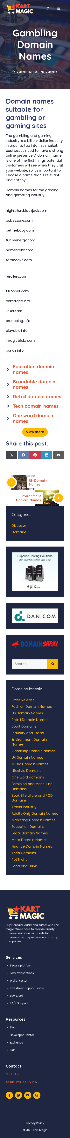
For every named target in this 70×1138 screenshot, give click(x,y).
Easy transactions (22, 973)
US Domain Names (27, 713)
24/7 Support (19, 1003)
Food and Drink (24, 866)
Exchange (16, 1042)
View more (35, 432)
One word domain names (33, 418)
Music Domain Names (30, 764)
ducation (26, 366)
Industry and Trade (28, 733)
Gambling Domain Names (34, 751)
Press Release (23, 700)
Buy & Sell (16, 996)
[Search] (52, 664)
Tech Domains (24, 853)
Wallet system (19, 981)
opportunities (35, 988)
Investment (18, 988)
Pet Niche (20, 859)
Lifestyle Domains (26, 770)
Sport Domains (24, 726)
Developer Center (22, 1035)
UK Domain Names (38, 482)
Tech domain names (36, 406)
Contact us (12, 1074)
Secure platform (21, 965)
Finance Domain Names (32, 846)
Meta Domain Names (29, 840)
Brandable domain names (34, 384)
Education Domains (28, 826)
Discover (19, 525)
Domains (52, 72)
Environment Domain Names (28, 498)
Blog (13, 1027)
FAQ (12, 1050)
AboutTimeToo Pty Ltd (21, 1082)
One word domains (28, 777)
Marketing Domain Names (33, 820)
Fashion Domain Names (32, 706)
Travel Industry (24, 807)
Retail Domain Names (30, 719)
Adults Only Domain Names (35, 813)
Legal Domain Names (30, 833)
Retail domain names (37, 396)
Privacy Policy (35, 1123)
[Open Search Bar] (48, 9)
